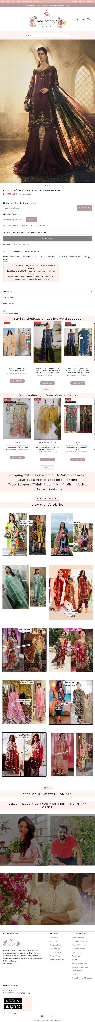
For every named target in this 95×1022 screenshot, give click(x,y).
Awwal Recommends (79, 963)
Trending (75, 960)
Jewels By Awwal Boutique (82, 978)
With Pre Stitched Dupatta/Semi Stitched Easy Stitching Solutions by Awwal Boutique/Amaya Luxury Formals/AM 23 (47, 371)
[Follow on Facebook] (4, 1013)
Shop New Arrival (78, 938)
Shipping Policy (55, 952)
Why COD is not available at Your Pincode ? (24, 225)
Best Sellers (76, 952)
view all (47, 788)
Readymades (77, 971)
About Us (53, 941)
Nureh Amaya (78, 366)
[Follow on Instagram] (9, 1013)
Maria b (27, 251)
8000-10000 (19, 251)
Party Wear (76, 956)
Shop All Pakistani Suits (80, 941)
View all (47, 390)
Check (31, 220)
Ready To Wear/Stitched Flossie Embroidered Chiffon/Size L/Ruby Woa (78, 447)
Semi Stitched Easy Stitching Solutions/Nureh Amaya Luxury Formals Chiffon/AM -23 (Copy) (77, 370)
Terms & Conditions (57, 960)
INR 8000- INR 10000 (22, 244)
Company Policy (56, 945)
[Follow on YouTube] (15, 1013)
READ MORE (8, 964)
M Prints (17, 442)
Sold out (47, 238)
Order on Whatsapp (10, 313)
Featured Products (78, 945)
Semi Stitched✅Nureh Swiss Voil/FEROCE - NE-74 (17, 369)
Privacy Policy (55, 956)
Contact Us (54, 938)
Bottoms (75, 974)
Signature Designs (78, 949)
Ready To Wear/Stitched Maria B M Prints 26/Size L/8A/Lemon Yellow (17, 446)
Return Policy (55, 949)
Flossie (78, 442)
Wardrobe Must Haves (80, 967)
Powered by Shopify (55, 1020)
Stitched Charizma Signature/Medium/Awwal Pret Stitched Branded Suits (47, 447)
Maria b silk (35, 251)
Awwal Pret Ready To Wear (47, 442)
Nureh (17, 366)
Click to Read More (47, 498)
